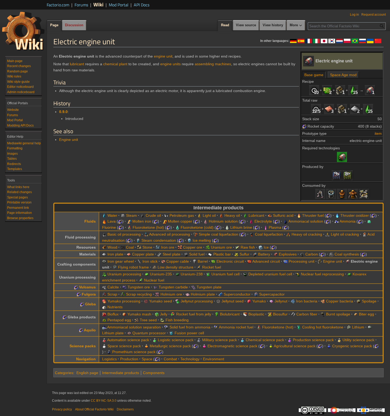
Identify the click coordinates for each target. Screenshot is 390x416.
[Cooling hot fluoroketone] (299, 327)
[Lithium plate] (370, 327)
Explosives (288, 254)
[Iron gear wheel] (104, 261)
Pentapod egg (119, 320)
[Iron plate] (355, 109)
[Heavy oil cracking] (288, 234)
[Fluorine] (369, 221)
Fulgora (89, 294)
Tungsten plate (209, 287)
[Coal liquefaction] (252, 234)
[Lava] (104, 221)
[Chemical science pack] (242, 340)
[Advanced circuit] (249, 261)
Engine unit (68, 139)
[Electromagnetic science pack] (204, 346)
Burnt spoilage (338, 314)
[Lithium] (349, 327)
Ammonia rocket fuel (236, 327)
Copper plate (143, 254)
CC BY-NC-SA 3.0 (103, 400)
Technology (190, 359)
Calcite (113, 287)
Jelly (163, 314)
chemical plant (115, 64)
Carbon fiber (306, 314)
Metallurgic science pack (170, 346)
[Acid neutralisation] (364, 234)
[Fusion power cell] (171, 333)
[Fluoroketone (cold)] (177, 227)
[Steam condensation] (138, 240)
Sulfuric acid (283, 215)
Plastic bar (222, 254)
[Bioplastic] (245, 314)
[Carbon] (302, 254)
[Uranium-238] (177, 274)
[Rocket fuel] (199, 267)
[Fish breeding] (162, 320)
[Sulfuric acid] (270, 215)
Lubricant (256, 215)
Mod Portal (118, 5)
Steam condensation (158, 240)
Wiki (98, 4)
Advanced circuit (266, 261)
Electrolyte (263, 221)
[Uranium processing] (104, 274)
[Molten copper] (165, 221)
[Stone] (139, 247)
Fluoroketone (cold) (197, 227)
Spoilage (369, 301)
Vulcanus (87, 287)
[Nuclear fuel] (141, 280)
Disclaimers (125, 409)
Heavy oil (232, 215)
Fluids (90, 221)
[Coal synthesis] (331, 254)
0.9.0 (63, 112)
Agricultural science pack (294, 346)
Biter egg (366, 314)
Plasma (275, 227)
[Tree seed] (137, 320)
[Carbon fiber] (293, 314)
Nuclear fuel (154, 280)
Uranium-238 (192, 274)
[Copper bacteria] (323, 301)
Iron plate (115, 254)
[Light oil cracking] (328, 234)
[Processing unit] (285, 261)
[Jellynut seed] (218, 301)
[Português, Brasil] (355, 40)
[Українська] (370, 40)
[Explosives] (276, 254)
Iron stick (150, 261)
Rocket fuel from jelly (193, 314)
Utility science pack (358, 340)
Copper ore (192, 247)
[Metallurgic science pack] (146, 346)
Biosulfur (280, 314)
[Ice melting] (189, 240)
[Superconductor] (220, 294)
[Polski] (347, 40)
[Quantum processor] (129, 333)
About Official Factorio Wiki (94, 409)
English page (87, 373)
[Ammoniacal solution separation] (104, 327)
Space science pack (124, 346)
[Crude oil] (142, 215)
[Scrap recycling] (123, 294)
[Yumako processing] (104, 301)
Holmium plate (203, 294)
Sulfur (244, 254)
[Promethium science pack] (109, 352)
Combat (170, 359)
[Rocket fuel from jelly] (173, 314)
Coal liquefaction (269, 234)
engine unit (163, 56)
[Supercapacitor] (256, 294)
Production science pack (313, 340)
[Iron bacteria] (293, 301)
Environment (213, 359)
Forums (81, 5)
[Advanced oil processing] (146, 234)
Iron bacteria (306, 301)
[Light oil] (199, 215)
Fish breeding (177, 320)
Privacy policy (62, 409)
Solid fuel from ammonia (190, 327)
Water (112, 215)
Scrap (112, 294)
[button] (296, 25)
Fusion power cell (189, 333)
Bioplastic (256, 314)
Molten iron (141, 221)
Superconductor (237, 294)
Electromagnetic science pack (232, 346)
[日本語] (324, 40)
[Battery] (255, 254)
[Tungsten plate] (193, 287)
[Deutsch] (293, 40)
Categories (64, 373)
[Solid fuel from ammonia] (166, 327)
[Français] (308, 40)
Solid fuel (197, 254)
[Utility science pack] (339, 340)
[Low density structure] (154, 267)
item (378, 133)
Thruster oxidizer (354, 215)
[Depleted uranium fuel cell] (245, 274)
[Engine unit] (340, 90)
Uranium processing (124, 274)
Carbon (311, 254)
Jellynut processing (197, 301)
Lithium (358, 327)
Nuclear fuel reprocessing (322, 274)
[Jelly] (157, 314)
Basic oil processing (124, 234)
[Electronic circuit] (327, 90)
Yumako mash (139, 314)
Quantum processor (149, 333)
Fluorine (109, 227)
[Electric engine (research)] (342, 156)
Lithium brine (241, 227)
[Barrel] (194, 261)
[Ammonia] (337, 221)
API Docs (141, 5)
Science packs (83, 346)
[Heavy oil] (221, 215)
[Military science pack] (199, 340)
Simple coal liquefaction (218, 234)
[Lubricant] (353, 90)
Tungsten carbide (173, 287)
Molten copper (180, 221)
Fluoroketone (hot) (148, 227)
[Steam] (123, 215)
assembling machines (213, 64)
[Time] (314, 90)
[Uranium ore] (208, 247)
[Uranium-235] (147, 274)
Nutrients (115, 307)
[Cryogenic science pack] (329, 346)
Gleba (90, 304)
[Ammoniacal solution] (285, 221)
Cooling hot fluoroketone (322, 327)
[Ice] (260, 247)
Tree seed (148, 320)
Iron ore (167, 247)
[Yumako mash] (124, 314)
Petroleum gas (182, 215)
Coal (130, 247)
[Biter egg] (356, 314)
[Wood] (104, 247)
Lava (111, 221)
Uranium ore (221, 247)
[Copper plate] (329, 109)
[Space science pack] (104, 346)
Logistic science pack (175, 340)
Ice (266, 247)
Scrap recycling (139, 294)
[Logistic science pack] (155, 340)
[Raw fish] (237, 247)
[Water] (104, 215)
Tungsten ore (139, 287)
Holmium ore (171, 294)
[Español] (301, 40)
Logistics (109, 359)
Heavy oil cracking (307, 234)
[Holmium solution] (205, 221)
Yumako (259, 301)
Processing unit (301, 261)
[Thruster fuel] (299, 215)
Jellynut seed (233, 301)
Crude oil (153, 215)
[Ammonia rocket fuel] (216, 327)
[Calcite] (104, 287)
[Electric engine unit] (370, 90)
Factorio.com (58, 5)
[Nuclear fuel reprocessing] (298, 274)
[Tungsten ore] (124, 287)
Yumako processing (123, 301)
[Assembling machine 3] (347, 175)
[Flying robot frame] (331, 194)
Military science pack (219, 340)
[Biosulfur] (270, 314)
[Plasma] (265, 227)
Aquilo (90, 330)
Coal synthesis (347, 254)
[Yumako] (249, 301)
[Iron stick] (139, 261)
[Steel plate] (159, 254)
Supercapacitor (272, 294)
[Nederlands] (339, 40)
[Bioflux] (104, 314)
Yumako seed (160, 301)
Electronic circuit (230, 261)
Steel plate (171, 254)
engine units (170, 64)
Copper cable (177, 261)
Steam (131, 215)
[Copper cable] (163, 261)
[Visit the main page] (23, 31)
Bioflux (113, 314)
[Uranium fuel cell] (208, 274)
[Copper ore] (180, 247)
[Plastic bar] (210, 254)
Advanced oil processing (169, 234)
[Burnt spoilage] (323, 314)
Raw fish (248, 247)
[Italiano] (316, 40)
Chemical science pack (265, 340)
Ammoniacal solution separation (134, 327)
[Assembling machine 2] (336, 175)
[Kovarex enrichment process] (349, 274)
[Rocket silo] (363, 194)
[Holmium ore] (157, 294)
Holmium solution (223, 221)
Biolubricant (230, 314)
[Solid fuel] (186, 254)
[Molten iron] (129, 221)
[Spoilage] (359, 301)
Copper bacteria (339, 301)
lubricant (77, 64)
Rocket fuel (211, 267)
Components (153, 373)
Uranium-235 (161, 274)
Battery (264, 254)
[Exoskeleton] (320, 194)
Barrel (203, 261)
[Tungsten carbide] (155, 287)
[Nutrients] (104, 307)
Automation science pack (128, 340)
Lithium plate (113, 333)
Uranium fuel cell (225, 274)
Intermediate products (120, 373)
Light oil (209, 215)
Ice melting (202, 240)
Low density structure (175, 267)
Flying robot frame (133, 267)
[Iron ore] (158, 247)
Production (129, 359)
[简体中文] (378, 40)
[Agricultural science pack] (271, 346)
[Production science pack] (290, 340)
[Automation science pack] (104, 340)
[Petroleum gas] (166, 215)
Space (147, 359)
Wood (112, 247)
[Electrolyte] (251, 221)
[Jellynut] (271, 301)
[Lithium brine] (227, 227)
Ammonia (348, 221)
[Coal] (123, 247)
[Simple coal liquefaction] (195, 234)
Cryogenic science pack (352, 346)
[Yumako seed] (146, 301)
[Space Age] (304, 126)
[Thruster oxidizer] (337, 215)
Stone (147, 247)
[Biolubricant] (217, 314)
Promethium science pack (133, 352)
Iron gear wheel (120, 261)
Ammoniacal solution (305, 221)
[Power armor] (342, 194)
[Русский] (362, 40)
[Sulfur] (236, 254)
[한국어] (331, 40)
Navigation (86, 359)
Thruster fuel (313, 215)
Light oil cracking (345, 234)
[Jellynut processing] (177, 301)
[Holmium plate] (187, 294)
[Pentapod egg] (104, 320)
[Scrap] (104, 294)
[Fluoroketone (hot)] (129, 227)
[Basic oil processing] (104, 234)
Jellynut (281, 301)
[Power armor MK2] (353, 194)
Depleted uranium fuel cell (270, 274)
